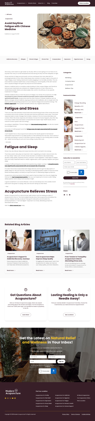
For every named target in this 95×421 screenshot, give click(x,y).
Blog (48, 3)
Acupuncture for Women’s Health (64, 403)
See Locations (69, 315)
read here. (72, 183)
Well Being (68, 78)
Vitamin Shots (32, 3)
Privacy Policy (65, 414)
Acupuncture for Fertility (42, 395)
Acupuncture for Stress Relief (44, 403)
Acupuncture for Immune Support (64, 406)
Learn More (25, 315)
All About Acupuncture (83, 395)
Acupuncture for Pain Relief (43, 398)
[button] (22, 3)
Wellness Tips (69, 88)
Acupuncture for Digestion (62, 398)
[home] (9, 3)
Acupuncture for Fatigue (62, 400)
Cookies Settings (86, 414)
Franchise (54, 3)
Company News (70, 81)
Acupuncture (69, 85)
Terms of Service (75, 414)
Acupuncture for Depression (43, 400)
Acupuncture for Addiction (62, 395)
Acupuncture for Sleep (42, 406)
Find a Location (84, 3)
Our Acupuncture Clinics (83, 398)
